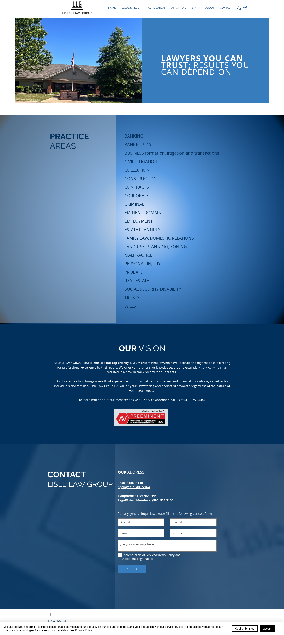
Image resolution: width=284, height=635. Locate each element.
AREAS (63, 146)
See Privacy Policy (81, 630)
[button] (245, 8)
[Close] (279, 628)
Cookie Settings (244, 628)
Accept (267, 628)
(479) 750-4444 (194, 400)
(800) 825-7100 (162, 500)
